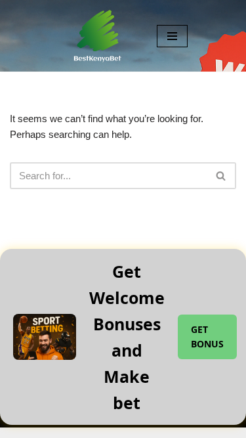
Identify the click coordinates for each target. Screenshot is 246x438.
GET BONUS (207, 336)
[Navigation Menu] (172, 36)
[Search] (221, 175)
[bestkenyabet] (97, 35)
